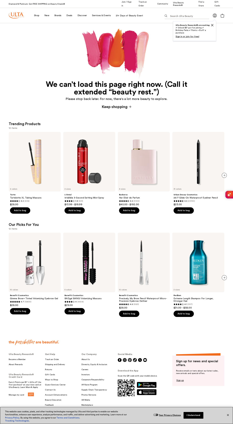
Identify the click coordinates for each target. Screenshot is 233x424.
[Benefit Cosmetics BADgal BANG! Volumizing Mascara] (89, 270)
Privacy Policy (12, 418)
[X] (212, 25)
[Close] (227, 414)
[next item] (224, 175)
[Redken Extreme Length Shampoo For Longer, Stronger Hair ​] (198, 271)
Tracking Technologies (17, 421)
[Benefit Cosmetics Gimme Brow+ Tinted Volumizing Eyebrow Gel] (35, 270)
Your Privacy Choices (170, 415)
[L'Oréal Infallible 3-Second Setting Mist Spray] (89, 169)
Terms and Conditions (67, 418)
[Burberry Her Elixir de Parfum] (144, 169)
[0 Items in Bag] (222, 15)
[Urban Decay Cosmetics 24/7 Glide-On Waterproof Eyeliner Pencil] (198, 169)
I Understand (193, 415)
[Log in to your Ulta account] (215, 15)
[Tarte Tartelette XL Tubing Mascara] (35, 169)
